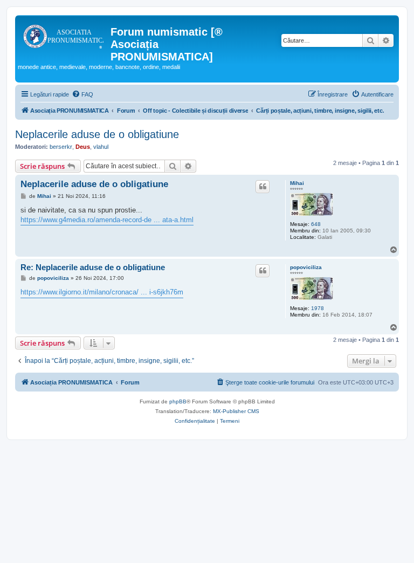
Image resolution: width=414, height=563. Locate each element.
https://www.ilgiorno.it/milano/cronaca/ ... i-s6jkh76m (101, 292)
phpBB (178, 401)
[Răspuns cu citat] (263, 186)
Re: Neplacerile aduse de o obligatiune (92, 267)
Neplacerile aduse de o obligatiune (97, 134)
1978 (317, 308)
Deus (82, 146)
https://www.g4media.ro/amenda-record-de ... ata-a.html (107, 220)
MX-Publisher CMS (236, 411)
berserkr (61, 146)
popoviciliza (306, 267)
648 (316, 224)
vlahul (100, 146)
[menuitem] (82, 94)
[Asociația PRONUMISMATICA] (64, 35)
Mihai (297, 183)
